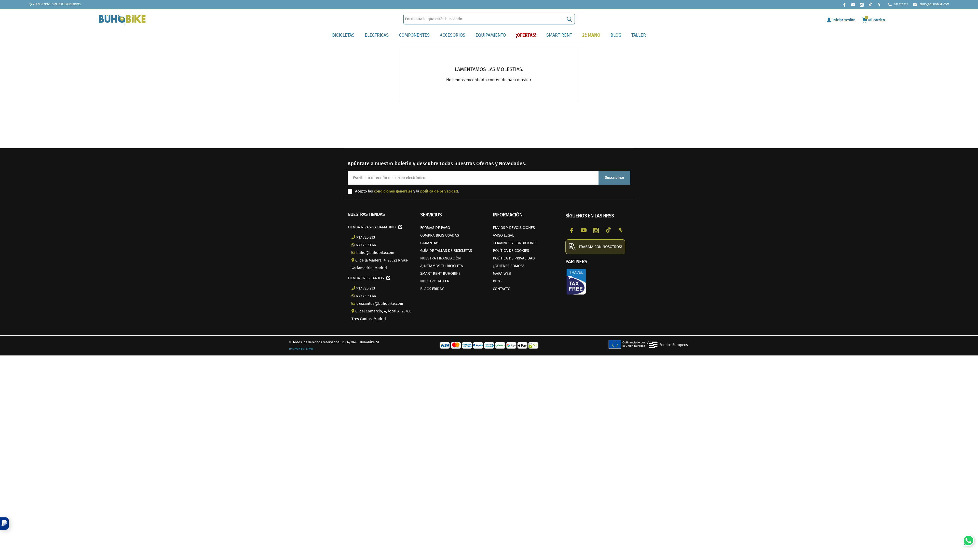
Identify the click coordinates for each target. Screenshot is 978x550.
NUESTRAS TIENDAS (366, 214)
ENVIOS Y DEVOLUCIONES (514, 227)
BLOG (497, 281)
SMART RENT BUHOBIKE (440, 273)
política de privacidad (439, 191)
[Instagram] (861, 4)
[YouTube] (853, 4)
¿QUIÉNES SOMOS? (508, 266)
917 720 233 (898, 4)
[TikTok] (870, 4)
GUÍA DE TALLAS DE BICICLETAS (446, 250)
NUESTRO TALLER (434, 281)
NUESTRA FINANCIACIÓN (440, 258)
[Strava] (879, 4)
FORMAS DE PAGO (435, 227)
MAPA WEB (502, 273)
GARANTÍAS (429, 243)
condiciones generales (393, 191)
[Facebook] (844, 4)
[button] (4, 523)
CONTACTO (501, 288)
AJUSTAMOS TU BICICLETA (441, 266)
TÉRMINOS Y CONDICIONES (515, 243)
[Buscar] (569, 19)
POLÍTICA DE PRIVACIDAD (514, 258)
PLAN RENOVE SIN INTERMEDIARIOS (56, 4)
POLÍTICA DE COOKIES (511, 250)
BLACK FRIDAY (432, 288)
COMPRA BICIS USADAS (439, 235)
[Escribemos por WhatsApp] (966, 538)
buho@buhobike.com (931, 4)
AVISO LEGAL (503, 235)
